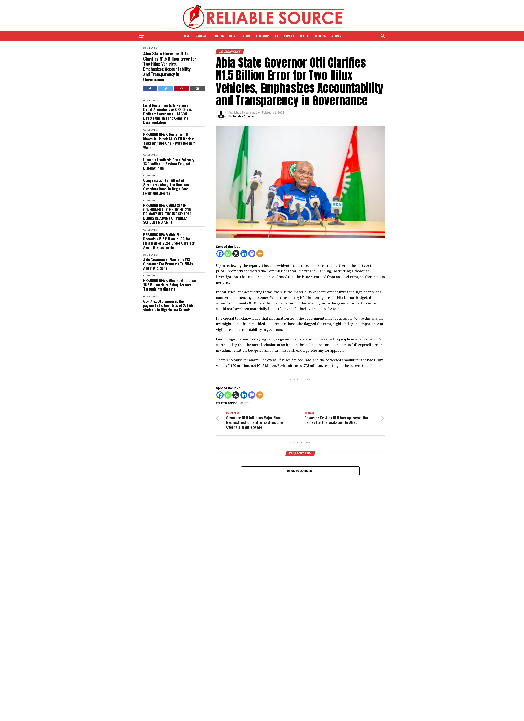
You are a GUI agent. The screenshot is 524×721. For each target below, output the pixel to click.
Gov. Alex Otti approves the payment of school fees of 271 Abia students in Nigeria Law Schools (169, 305)
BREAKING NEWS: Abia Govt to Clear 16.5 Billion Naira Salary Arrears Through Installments (169, 284)
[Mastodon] (251, 253)
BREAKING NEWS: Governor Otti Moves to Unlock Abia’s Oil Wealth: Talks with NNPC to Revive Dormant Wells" (169, 140)
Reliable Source (243, 116)
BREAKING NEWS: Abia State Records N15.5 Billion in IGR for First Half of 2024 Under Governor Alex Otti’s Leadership (169, 241)
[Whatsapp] (228, 253)
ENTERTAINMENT (284, 36)
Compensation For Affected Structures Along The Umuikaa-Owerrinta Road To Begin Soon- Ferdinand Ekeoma (166, 186)
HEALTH (304, 36)
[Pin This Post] (181, 88)
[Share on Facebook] (150, 88)
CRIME (233, 36)
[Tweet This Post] (165, 88)
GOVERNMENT (150, 48)
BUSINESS (320, 36)
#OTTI (246, 403)
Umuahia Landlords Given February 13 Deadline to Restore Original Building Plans (168, 164)
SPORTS (336, 36)
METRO (246, 36)
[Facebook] (220, 253)
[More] (259, 253)
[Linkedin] (243, 253)
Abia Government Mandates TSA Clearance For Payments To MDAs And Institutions (168, 264)
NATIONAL (201, 36)
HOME (186, 36)
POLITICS (218, 36)
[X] (235, 253)
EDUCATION (262, 36)
